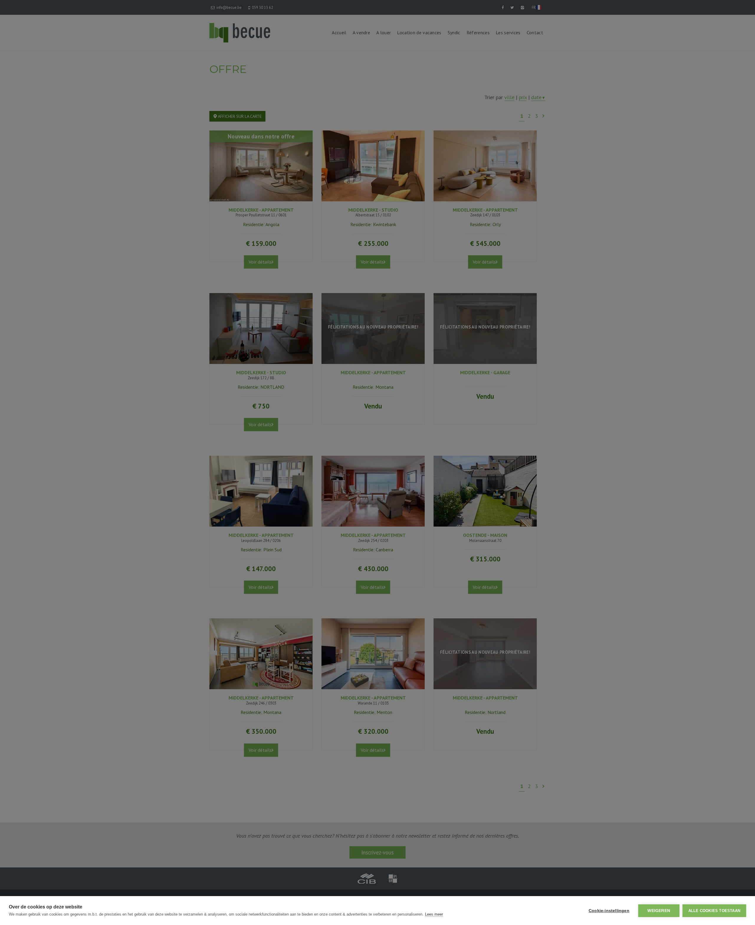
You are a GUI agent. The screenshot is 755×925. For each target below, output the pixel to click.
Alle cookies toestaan (714, 910)
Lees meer (434, 914)
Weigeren (658, 910)
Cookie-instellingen (609, 910)
